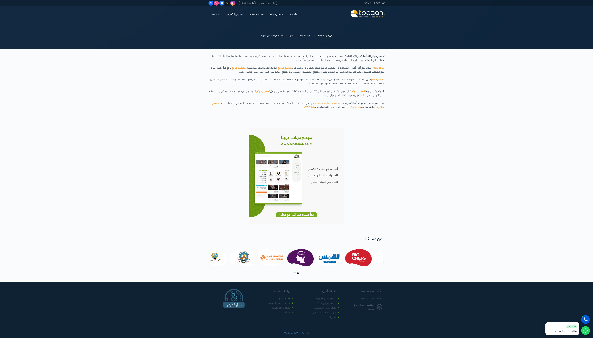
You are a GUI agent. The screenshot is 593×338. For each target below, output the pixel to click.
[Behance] (210, 3)
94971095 (309, 107)
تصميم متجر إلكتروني (325, 298)
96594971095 (367, 292)
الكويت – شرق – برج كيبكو (364, 306)
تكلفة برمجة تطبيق (281, 308)
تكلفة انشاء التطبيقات (325, 308)
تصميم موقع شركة (326, 303)
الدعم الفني (284, 298)
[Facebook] (221, 3)
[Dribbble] (216, 3)
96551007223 (367, 299)
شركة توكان (379, 67)
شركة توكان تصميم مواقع (324, 103)
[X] (227, 3)
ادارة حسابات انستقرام (324, 312)
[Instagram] (232, 3)
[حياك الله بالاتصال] (585, 319)
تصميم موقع (238, 67)
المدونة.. (332, 317)
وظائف (287, 312)
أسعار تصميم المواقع (279, 303)
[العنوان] (368, 14)
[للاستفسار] (585, 330)
